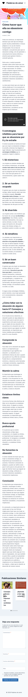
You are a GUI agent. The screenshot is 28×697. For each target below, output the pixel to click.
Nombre (6, 654)
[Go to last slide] (4, 595)
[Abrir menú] (24, 3)
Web (4, 668)
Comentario (7, 632)
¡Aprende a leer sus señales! (20, 594)
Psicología (5, 21)
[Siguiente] (23, 595)
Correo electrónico (9, 661)
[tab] (12, 610)
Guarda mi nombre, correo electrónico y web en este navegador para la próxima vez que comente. (14, 674)
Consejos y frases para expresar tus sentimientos (7, 598)
